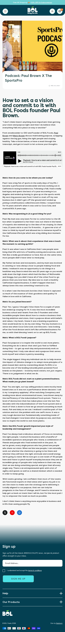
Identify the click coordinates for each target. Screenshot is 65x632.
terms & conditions (35, 570)
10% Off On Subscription (41, 2)
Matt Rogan (19, 136)
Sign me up (18, 578)
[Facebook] (20, 512)
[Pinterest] (12, 512)
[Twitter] (5, 512)
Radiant (59, 623)
